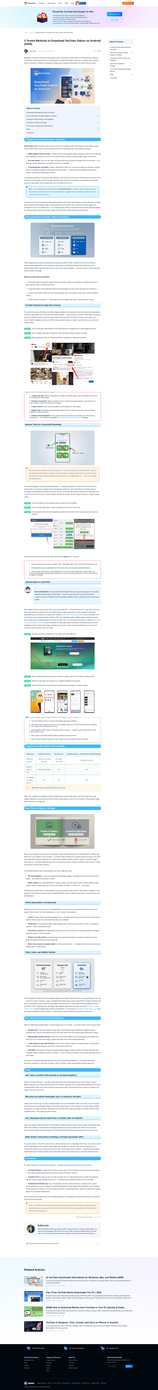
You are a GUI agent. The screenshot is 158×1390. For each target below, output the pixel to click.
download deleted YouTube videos (70, 417)
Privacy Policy (66, 1383)
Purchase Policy (75, 1383)
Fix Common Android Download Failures (39, 126)
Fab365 (26, 1365)
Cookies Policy (95, 1383)
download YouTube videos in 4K (86, 1009)
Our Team (71, 1363)
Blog (72, 3)
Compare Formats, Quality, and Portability (39, 119)
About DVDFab (72, 1360)
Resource (49, 1363)
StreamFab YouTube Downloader (73, 615)
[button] (128, 3)
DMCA (50, 1383)
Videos (48, 1365)
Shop (25, 1363)
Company (71, 1365)
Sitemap (103, 1383)
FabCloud (27, 1368)
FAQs (66, 3)
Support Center (50, 1360)
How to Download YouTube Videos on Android (41, 116)
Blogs (31, 32)
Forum (48, 1368)
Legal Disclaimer (41, 1383)
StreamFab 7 (51, 3)
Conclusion (30, 133)
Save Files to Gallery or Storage (36, 122)
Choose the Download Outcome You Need (40, 112)
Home (26, 32)
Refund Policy (86, 1383)
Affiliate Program (73, 1368)
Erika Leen (32, 51)
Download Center (29, 1360)
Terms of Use (57, 1383)
